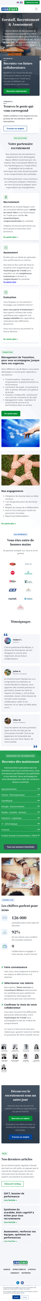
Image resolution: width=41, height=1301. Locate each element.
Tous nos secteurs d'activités (20, 847)
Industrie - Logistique (11, 818)
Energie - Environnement (12, 806)
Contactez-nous (32, 2)
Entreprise (26, 1273)
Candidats (14, 1273)
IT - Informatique (9, 824)
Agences (6, 1269)
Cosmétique (6, 800)
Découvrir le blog (12, 1184)
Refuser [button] (25, 1297)
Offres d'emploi (19, 1269)
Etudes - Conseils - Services (13, 812)
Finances (5, 829)
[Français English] (19, 2)
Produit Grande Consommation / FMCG (19, 835)
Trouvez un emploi (15, 128)
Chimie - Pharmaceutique (13, 795)
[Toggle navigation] (36, 9)
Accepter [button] (16, 1297)
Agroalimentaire (8, 789)
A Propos (32, 1269)
